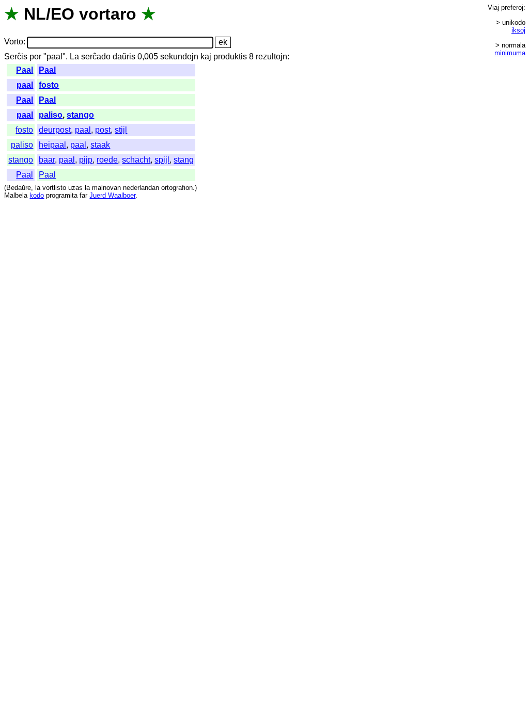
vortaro (107, 14)
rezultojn (271, 56)
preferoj (512, 7)
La (74, 56)
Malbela (15, 195)
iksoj (518, 30)
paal (25, 85)
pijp (85, 159)
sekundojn (179, 56)
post (103, 129)
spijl (161, 159)
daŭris (124, 56)
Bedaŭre (18, 187)
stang (184, 159)
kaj (205, 56)
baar (47, 159)
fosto (49, 85)
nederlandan (141, 187)
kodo (36, 195)
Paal (24, 70)
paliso (51, 114)
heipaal (52, 144)
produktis (230, 56)
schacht (136, 159)
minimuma (509, 53)
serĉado (96, 56)
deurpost (55, 129)
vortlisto (54, 187)
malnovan (106, 187)
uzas (75, 187)
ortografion (177, 187)
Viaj (493, 7)
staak (100, 144)
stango (80, 114)
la (37, 187)
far (83, 195)
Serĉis (15, 56)
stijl (121, 129)
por (35, 56)
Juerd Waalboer (112, 195)
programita (61, 195)
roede (107, 159)
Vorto (13, 42)
